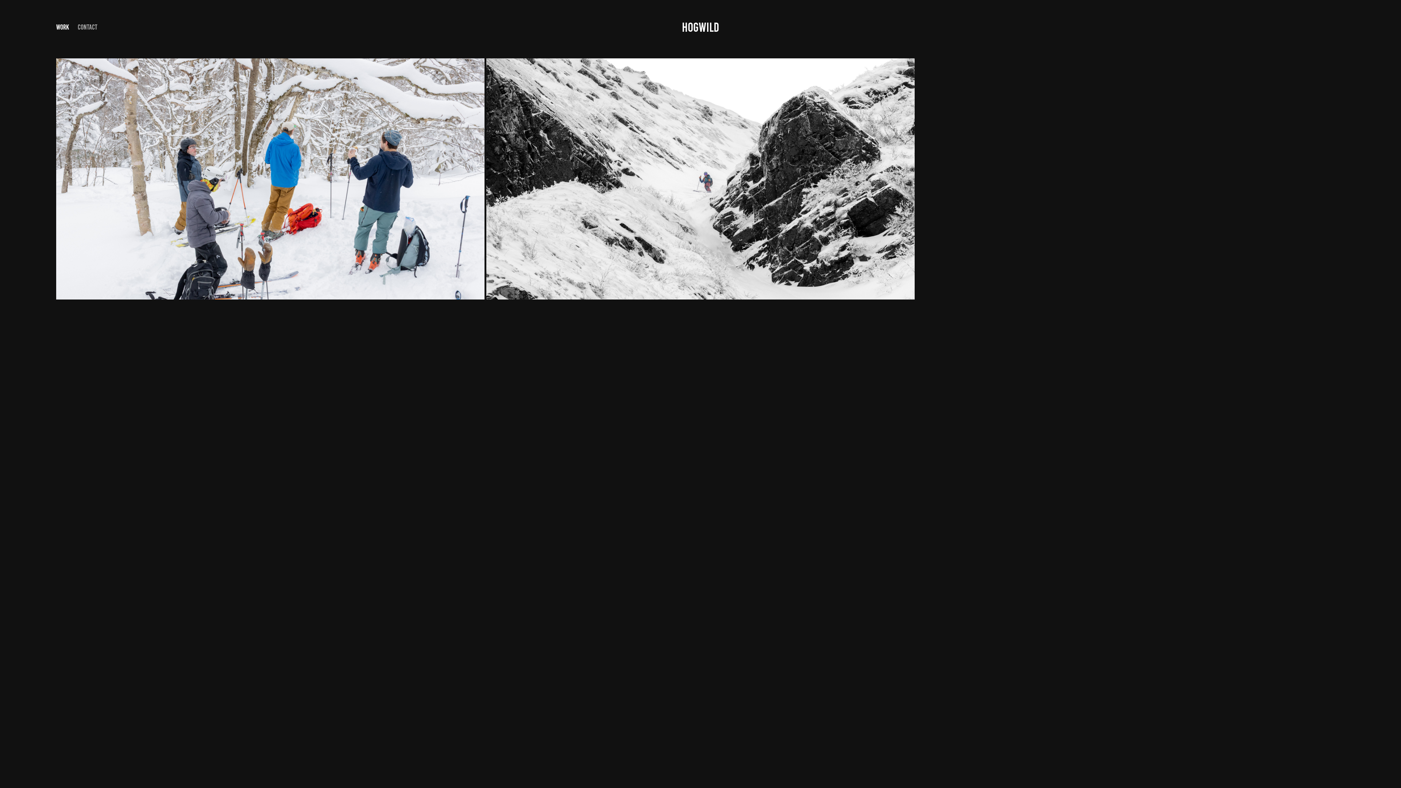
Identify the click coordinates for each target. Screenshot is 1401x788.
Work (62, 27)
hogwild (700, 27)
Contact (87, 27)
